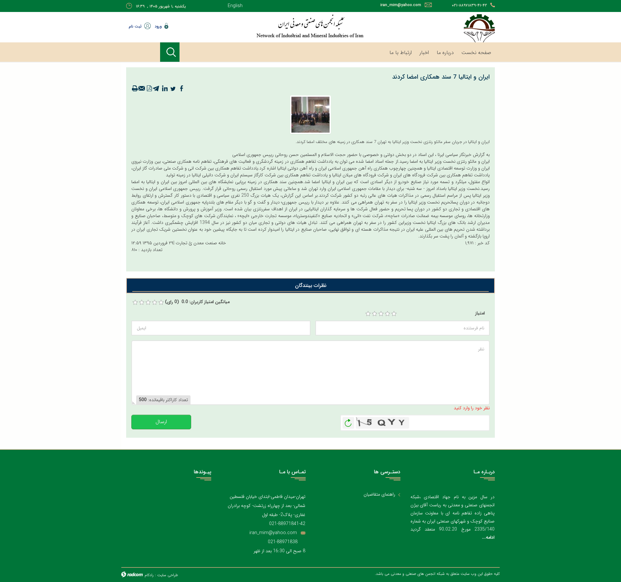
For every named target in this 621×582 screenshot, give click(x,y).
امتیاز (480, 313)
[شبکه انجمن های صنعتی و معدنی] (289, 26)
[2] (374, 314)
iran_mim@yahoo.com (400, 5)
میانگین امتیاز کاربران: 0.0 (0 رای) (197, 302)
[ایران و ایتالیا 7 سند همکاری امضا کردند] (310, 114)
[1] (368, 314)
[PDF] (149, 88)
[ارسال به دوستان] (142, 88)
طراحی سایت (167, 575)
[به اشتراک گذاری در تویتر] (173, 88)
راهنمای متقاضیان (379, 494)
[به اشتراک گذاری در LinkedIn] (165, 88)
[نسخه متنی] (135, 88)
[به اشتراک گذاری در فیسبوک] (181, 88)
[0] (135, 302)
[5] (394, 314)
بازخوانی (348, 421)
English (235, 5)
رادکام (149, 575)
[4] (387, 314)
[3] (381, 314)
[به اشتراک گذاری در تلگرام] (156, 88)
